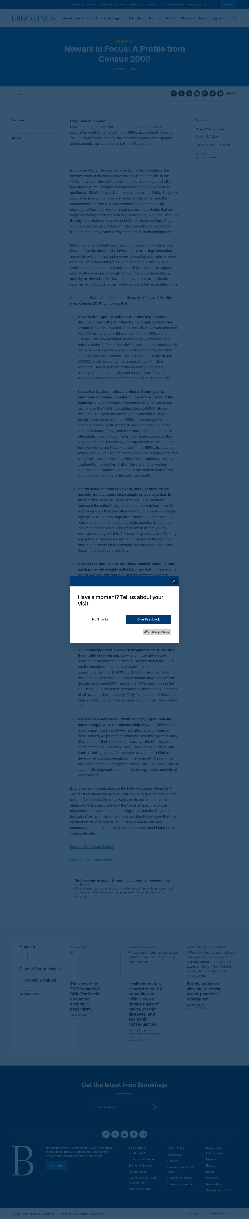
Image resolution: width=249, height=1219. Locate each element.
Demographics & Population (213, 144)
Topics (203, 18)
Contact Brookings (179, 1178)
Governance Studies (141, 1159)
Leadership (174, 1154)
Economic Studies (140, 1165)
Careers (172, 1161)
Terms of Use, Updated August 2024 (82, 1213)
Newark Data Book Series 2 (92, 860)
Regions (216, 18)
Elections (154, 18)
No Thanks (100, 619)
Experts (77, 4)
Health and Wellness (180, 18)
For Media (194, 4)
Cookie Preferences (181, 1184)
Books (210, 1172)
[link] (40, 980)
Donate (228, 4)
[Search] (234, 18)
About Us (210, 4)
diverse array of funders (121, 888)
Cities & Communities (210, 129)
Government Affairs (219, 1190)
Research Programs (113, 4)
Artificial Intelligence (110, 18)
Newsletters (176, 4)
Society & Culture (207, 136)
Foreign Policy (137, 1172)
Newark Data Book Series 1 (92, 846)
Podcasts (212, 1178)
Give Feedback (148, 619)
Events (91, 4)
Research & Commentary (147, 4)
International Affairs (76, 18)
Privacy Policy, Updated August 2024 (34, 1213)
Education (136, 18)
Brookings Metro (206, 157)
